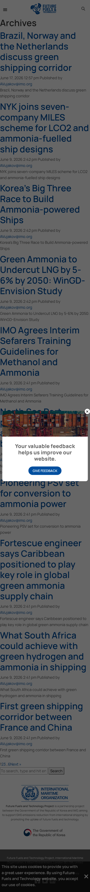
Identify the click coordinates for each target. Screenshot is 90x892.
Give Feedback (45, 470)
